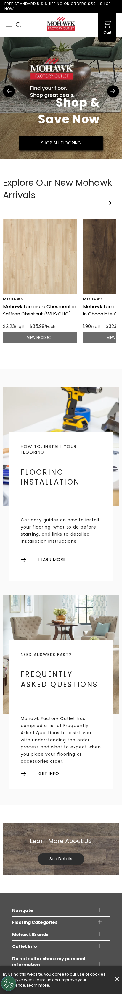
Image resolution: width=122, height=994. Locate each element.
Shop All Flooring (61, 143)
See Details (60, 859)
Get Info (48, 773)
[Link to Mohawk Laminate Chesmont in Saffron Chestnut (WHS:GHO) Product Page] (40, 256)
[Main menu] (9, 25)
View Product (40, 337)
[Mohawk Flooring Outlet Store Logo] (61, 24)
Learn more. (38, 985)
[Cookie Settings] (8, 983)
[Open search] (19, 25)
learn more (52, 559)
